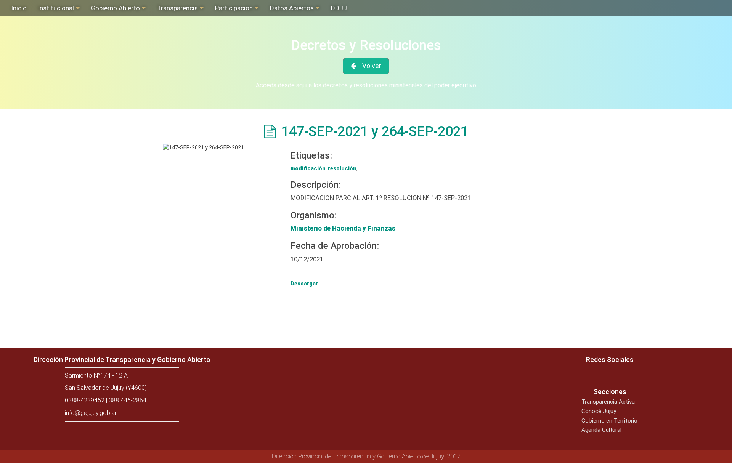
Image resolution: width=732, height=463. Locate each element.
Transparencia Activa (608, 401)
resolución (342, 168)
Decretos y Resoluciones (366, 45)
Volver (371, 66)
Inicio (19, 8)
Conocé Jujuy (598, 411)
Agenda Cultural (601, 429)
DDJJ (339, 8)
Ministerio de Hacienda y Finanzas (343, 228)
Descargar (304, 283)
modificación (308, 168)
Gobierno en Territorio (609, 420)
